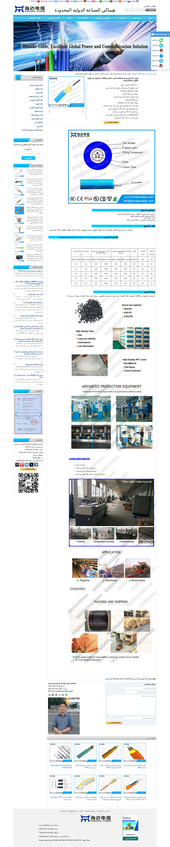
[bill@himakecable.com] (59, 694)
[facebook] (36, 465)
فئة (147, 74)
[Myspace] (17, 465)
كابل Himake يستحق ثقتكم (34, 364)
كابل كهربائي (144, 679)
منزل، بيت (153, 74)
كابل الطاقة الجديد (37, 119)
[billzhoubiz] (52, 694)
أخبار (69, 18)
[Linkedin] (27, 465)
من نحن (137, 18)
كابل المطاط (39, 111)
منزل (150, 18)
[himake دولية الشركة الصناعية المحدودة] (29, 12)
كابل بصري (108, 679)
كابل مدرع (136, 679)
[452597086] (56, 694)
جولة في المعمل (90, 811)
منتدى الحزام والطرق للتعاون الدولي (31, 316)
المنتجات (122, 18)
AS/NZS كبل (38, 122)
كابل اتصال (39, 93)
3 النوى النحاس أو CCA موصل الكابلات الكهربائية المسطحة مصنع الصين (35, 238)
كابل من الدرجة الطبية (36, 96)
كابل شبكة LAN (118, 679)
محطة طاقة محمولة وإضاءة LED (32, 130)
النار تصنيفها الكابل (37, 115)
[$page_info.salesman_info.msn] (49, 694)
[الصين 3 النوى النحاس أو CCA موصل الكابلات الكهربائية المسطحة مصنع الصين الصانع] (19, 239)
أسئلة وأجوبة (54, 18)
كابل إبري (40, 126)
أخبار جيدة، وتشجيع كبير (35, 294)
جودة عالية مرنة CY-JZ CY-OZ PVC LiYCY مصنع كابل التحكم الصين (34, 228)
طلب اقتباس (34, 18)
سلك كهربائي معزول (36, 85)
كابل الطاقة (39, 89)
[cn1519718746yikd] (62, 694)
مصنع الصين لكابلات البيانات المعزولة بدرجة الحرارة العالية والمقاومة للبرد (35, 172)
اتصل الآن (28, 469)
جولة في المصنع (102, 18)
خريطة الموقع (73, 811)
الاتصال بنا (83, 18)
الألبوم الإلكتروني (130, 838)
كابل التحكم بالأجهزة (36, 108)
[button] (87, 69)
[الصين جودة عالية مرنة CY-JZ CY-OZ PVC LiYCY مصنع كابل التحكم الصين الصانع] (19, 229)
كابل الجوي (39, 104)
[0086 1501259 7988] (66, 694)
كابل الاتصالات (127, 679)
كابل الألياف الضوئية (139, 74)
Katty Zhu (155, 50)
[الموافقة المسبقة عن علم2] (85, 71)
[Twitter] (31, 465)
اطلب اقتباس (150, 6)
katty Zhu (155, 45)
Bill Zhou (155, 61)
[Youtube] (22, 465)
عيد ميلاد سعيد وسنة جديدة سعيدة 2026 (30, 271)
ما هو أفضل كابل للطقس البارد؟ (33, 302)
